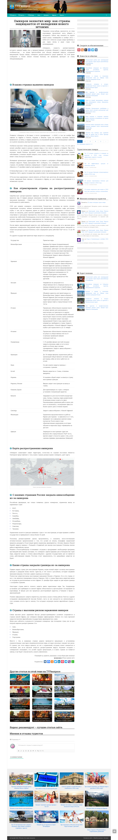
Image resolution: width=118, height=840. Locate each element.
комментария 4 (92, 159)
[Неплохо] (59, 658)
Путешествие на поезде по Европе (96, 808)
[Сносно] (58, 658)
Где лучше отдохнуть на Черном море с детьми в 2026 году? (97, 787)
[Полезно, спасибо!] (61, 658)
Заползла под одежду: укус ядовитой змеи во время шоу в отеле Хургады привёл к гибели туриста (96, 134)
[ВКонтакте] (96, 50)
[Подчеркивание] (23, 751)
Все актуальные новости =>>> (85, 144)
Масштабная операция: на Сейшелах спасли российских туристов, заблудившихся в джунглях (96, 69)
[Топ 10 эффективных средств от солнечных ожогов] (80, 165)
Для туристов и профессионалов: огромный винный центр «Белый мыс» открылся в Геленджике (96, 93)
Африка (54, 15)
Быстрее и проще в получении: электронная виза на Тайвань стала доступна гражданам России (96, 77)
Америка (46, 15)
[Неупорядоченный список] (31, 751)
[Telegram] (92, 50)
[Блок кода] (35, 751)
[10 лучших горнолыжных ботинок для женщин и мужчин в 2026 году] (80, 183)
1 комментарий (92, 167)
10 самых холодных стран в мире (97, 202)
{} (40, 750)
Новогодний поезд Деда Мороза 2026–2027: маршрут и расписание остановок (94, 212)
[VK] (45, 661)
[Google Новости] (89, 50)
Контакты (106, 838)
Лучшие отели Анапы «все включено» (21, 808)
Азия (39, 15)
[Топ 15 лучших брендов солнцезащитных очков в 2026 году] (80, 174)
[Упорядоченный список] (28, 751)
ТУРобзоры (31, 15)
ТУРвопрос (22, 6)
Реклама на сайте (88, 838)
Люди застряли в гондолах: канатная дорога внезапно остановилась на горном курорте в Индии (96, 118)
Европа (62, 15)
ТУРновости (12, 15)
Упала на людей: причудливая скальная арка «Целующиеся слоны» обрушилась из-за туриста (96, 102)
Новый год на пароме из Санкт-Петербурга (46, 825)
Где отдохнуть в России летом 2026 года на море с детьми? (71, 825)
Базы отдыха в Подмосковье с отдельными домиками (96, 830)
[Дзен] (86, 50)
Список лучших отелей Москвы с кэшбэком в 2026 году (72, 787)
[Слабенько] (56, 658)
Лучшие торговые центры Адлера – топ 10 (46, 805)
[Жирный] (18, 751)
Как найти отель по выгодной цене (46, 788)
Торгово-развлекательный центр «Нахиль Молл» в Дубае (21, 787)
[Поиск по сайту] (106, 15)
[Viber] (69, 661)
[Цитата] (33, 751)
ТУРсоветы (21, 15)
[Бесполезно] (54, 658)
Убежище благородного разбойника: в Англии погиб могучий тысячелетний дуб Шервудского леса (96, 110)
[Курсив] (21, 751)
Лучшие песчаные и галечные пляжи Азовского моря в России (71, 805)
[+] (43, 750)
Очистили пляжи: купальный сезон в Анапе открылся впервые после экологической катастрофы (96, 126)
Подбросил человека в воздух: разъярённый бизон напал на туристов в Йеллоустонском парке (96, 85)
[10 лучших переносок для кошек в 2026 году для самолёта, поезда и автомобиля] (80, 191)
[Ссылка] (38, 751)
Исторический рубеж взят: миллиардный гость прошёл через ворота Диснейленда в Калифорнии (96, 61)
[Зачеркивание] (26, 751)
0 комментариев (93, 176)
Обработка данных (98, 838)
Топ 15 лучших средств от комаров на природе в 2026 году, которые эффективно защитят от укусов (96, 155)
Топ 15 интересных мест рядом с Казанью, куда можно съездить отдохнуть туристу (21, 826)
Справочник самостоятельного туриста (26, 9)
